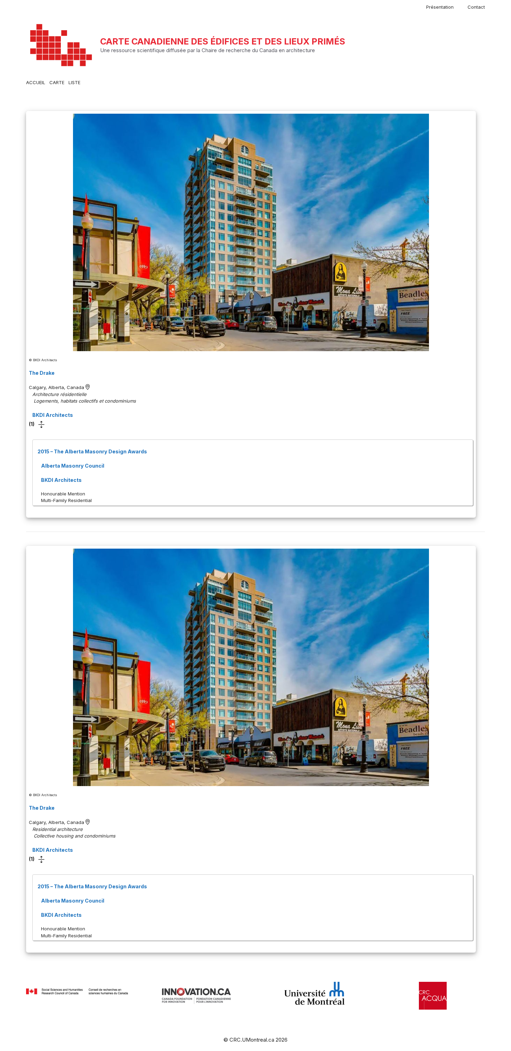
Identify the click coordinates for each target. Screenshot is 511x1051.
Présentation (440, 7)
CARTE (56, 82)
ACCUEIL (35, 82)
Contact (476, 7)
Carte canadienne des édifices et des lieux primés (222, 41)
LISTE (74, 82)
